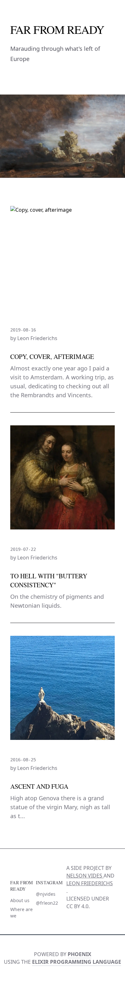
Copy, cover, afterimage (52, 356)
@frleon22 (47, 903)
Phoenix (79, 954)
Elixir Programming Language (76, 961)
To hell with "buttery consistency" (48, 580)
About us (19, 900)
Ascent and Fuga (39, 786)
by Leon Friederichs (33, 338)
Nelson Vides (85, 875)
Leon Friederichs (89, 883)
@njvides (45, 894)
